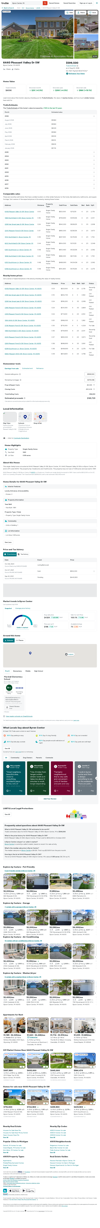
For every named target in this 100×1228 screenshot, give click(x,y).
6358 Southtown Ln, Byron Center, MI (18, 269)
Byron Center (30, 8)
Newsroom (42, 1198)
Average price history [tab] (22, 608)
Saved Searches (69, 3)
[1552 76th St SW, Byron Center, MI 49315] (60, 881)
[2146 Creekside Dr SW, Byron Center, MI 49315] (14, 951)
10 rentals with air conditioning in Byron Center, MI (23, 941)
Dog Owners (27, 758)
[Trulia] (5, 1191)
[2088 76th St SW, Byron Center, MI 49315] (14, 917)
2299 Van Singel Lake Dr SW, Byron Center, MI (21, 224)
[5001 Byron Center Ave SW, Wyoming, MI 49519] (14, 1025)
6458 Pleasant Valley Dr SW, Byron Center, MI (21, 212)
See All (8, 748)
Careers (36, 1198)
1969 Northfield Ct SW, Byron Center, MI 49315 (21, 331)
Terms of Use (59, 1198)
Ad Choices (89, 1198)
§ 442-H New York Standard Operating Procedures (16, 1180)
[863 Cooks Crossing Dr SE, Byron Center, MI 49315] (38, 1060)
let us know (65, 1206)
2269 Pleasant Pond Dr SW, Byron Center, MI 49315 (23, 343)
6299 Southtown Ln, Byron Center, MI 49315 (21, 349)
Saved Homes (54, 3)
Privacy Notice (81, 1198)
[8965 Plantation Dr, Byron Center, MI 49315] (84, 881)
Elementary (17, 671)
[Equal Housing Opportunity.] (25, 1211)
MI (23, 8)
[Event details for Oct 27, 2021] (94, 571)
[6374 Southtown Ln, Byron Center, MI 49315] (85, 1097)
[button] (45, 3)
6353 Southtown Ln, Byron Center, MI (18, 262)
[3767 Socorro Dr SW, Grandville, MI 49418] (61, 1060)
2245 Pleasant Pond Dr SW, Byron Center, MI (20, 231)
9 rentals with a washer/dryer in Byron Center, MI (23, 977)
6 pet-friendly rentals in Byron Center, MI (20, 871)
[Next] (95, 886)
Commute (49, 758)
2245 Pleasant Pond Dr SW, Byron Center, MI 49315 (23, 337)
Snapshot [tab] (8, 608)
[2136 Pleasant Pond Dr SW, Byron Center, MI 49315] (14, 1097)
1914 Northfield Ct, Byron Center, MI (18, 237)
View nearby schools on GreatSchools (19, 716)
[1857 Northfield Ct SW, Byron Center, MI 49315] (38, 1097)
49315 (38, 8)
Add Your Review (50, 799)
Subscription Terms (68, 1198)
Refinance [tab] (39, 368)
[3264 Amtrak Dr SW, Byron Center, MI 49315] (84, 917)
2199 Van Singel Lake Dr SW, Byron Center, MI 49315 (23, 295)
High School (38, 671)
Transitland (27, 1172)
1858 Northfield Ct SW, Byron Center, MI (19, 256)
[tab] (10, 554)
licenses (55, 1177)
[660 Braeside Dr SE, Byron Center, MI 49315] (14, 881)
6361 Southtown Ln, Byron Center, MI (18, 250)
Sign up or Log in (86, 3)
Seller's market (22, 627)
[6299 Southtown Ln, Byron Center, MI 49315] (61, 1097)
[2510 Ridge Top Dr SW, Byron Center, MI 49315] (14, 1060)
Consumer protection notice (33, 1183)
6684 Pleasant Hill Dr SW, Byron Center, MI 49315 (22, 354)
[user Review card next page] (96, 778)
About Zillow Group (17, 1198)
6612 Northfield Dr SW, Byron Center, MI (19, 243)
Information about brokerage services (16, 1183)
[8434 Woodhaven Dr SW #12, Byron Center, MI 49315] (37, 951)
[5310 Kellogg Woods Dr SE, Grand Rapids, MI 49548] (85, 1025)
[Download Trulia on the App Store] (14, 1191)
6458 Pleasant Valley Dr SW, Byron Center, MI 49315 (23, 289)
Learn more (76, 720)
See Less (9, 542)
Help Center (41, 1211)
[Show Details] (94, 116)
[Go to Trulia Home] (6, 3)
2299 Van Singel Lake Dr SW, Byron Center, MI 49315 (23, 301)
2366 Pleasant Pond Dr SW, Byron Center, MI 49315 (23, 308)
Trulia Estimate (12, 108)
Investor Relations (50, 1198)
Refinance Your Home (77, 73)
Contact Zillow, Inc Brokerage (11, 1186)
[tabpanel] (50, 387)
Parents (39, 758)
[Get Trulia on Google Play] (28, 1191)
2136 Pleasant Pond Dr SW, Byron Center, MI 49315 (23, 326)
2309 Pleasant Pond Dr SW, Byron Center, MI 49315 (23, 314)
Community (15, 758)
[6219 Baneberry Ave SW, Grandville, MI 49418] (61, 1025)
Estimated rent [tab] (27, 368)
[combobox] (29, 3)
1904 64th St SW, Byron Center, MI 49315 (20, 320)
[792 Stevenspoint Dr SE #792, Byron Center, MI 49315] (37, 881)
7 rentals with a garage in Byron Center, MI (20, 907)
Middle (27, 671)
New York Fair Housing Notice (10, 1181)
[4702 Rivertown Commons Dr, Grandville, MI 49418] (38, 1025)
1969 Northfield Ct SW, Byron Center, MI (19, 218)
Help (76, 1198)
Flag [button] (20, 791)
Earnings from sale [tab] (12, 368)
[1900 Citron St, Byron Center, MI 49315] (85, 1060)
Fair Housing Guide (28, 1198)
